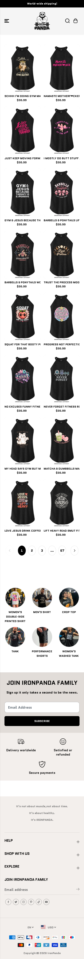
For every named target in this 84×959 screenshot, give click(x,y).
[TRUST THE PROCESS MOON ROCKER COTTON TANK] (62, 255)
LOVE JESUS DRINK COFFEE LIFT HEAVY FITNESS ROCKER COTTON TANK (22, 531)
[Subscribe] (78, 890)
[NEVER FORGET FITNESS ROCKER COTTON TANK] (62, 379)
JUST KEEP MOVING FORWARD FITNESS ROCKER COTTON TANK (22, 158)
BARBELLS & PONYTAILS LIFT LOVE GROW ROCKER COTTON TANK (62, 220)
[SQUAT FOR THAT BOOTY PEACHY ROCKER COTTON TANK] (22, 317)
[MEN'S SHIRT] (42, 598)
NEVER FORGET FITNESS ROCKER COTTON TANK (62, 407)
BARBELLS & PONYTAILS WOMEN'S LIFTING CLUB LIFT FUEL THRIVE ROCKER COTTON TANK (22, 282)
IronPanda (54, 953)
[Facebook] (8, 902)
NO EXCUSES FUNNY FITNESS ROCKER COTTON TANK (22, 407)
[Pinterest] (31, 902)
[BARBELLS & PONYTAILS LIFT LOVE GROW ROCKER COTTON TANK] (62, 192)
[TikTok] (39, 902)
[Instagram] (23, 902)
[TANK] (15, 637)
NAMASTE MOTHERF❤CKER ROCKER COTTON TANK (62, 96)
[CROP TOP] (69, 598)
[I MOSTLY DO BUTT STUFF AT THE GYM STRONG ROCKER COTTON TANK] (62, 130)
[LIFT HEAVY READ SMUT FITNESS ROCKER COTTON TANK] (62, 503)
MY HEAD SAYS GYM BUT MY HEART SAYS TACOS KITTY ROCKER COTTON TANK (22, 469)
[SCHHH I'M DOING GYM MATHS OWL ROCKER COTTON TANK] (22, 68)
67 (62, 550)
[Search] (67, 21)
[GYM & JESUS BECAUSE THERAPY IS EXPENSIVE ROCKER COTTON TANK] (22, 192)
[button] (7, 20)
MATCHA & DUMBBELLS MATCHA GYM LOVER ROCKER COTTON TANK (62, 469)
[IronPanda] (42, 21)
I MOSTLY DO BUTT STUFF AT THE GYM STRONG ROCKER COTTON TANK (62, 158)
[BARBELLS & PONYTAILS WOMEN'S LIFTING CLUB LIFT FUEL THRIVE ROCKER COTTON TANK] (22, 255)
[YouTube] (46, 902)
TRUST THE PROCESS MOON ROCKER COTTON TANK (62, 282)
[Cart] (75, 21)
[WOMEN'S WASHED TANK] (69, 637)
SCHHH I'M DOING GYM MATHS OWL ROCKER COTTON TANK (22, 96)
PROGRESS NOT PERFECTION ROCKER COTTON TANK (62, 344)
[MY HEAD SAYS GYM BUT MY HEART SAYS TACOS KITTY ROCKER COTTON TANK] (22, 441)
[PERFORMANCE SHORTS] (42, 637)
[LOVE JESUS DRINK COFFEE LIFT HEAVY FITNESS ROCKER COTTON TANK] (22, 503)
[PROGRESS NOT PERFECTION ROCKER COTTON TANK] (62, 317)
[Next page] (74, 550)
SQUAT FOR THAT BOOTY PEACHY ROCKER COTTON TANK (22, 344)
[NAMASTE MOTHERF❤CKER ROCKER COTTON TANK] (62, 68)
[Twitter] (16, 902)
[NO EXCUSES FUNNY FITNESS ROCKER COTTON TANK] (22, 379)
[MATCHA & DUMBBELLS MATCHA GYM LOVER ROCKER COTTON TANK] (62, 441)
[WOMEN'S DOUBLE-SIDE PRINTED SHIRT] (15, 598)
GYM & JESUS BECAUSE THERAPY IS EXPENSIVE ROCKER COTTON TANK (22, 220)
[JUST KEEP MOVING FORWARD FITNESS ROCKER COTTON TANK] (22, 130)
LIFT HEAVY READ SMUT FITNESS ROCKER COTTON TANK (62, 531)
